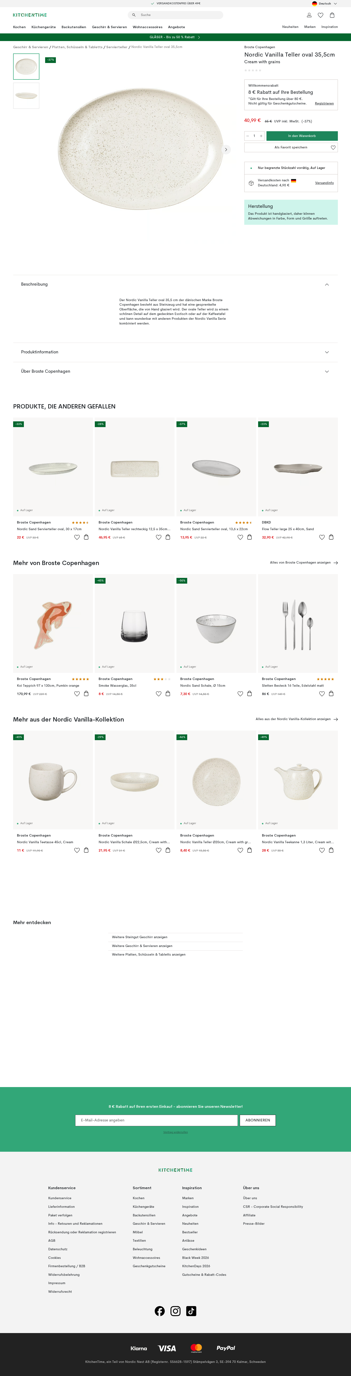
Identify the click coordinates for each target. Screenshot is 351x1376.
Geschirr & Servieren (109, 27)
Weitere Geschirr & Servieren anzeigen (142, 946)
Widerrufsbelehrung (64, 1275)
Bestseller (190, 1232)
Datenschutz (57, 1249)
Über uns (250, 1198)
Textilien (139, 1240)
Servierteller (117, 47)
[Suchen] (134, 15)
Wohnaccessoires (147, 27)
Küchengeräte (44, 27)
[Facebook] (160, 1311)
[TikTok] (191, 1311)
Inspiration (329, 27)
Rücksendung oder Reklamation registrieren (82, 1232)
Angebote (176, 27)
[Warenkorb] (332, 15)
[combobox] (325, 3)
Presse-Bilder (254, 1223)
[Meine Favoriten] (320, 15)
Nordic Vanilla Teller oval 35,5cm (156, 47)
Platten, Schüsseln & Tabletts (77, 47)
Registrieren (324, 103)
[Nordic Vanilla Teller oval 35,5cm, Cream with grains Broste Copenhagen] (141, 148)
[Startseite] (30, 15)
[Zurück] (55, 149)
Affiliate (249, 1215)
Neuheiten (290, 27)
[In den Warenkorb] (86, 537)
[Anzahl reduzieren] (247, 136)
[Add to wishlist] (77, 537)
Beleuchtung (142, 1249)
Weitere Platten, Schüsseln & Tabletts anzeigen (149, 954)
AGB (51, 1240)
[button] (252, 70)
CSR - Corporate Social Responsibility (273, 1207)
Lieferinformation (61, 1207)
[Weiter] (226, 149)
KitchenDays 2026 (196, 1266)
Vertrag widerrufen (175, 1132)
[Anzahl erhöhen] (261, 136)
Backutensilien (74, 27)
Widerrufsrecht (60, 1291)
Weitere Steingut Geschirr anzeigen (139, 937)
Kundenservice (59, 1198)
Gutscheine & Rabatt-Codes (204, 1275)
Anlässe (188, 1240)
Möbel (138, 1232)
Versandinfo (324, 183)
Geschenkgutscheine (149, 1266)
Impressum (56, 1283)
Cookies (54, 1257)
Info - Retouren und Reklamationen (75, 1223)
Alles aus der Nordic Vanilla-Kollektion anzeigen (293, 719)
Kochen (19, 27)
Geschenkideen (194, 1249)
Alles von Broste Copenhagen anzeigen (300, 562)
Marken (310, 27)
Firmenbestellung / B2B (66, 1266)
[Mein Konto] (309, 15)
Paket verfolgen (60, 1215)
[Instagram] (175, 1311)
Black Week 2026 (195, 1257)
